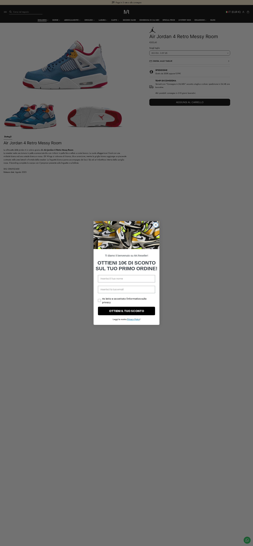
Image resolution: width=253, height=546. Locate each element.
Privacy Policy (133, 319)
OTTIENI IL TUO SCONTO (126, 311)
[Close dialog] (155, 224)
